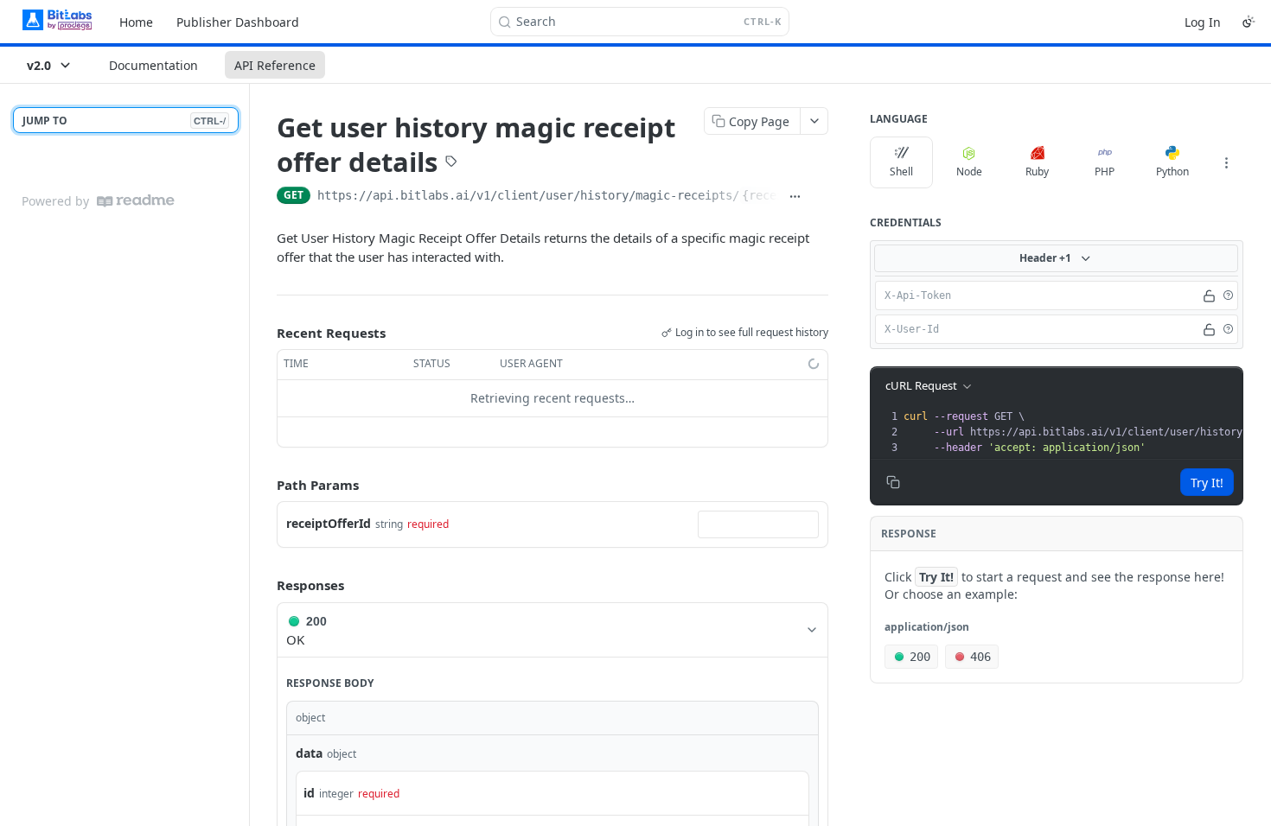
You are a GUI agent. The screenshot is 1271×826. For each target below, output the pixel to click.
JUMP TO (124, 120)
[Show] (1209, 295)
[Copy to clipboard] (819, 197)
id (309, 793)
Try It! (1207, 482)
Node (969, 171)
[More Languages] (1226, 162)
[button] (1228, 295)
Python (1172, 171)
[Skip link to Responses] (264, 586)
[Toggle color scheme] (1248, 21)
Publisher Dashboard (237, 22)
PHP (1105, 171)
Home (136, 22)
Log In (1203, 22)
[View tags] (451, 163)
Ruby (1037, 171)
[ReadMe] (136, 200)
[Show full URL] (795, 197)
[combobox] (758, 524)
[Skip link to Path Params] (264, 485)
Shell (901, 171)
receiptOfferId (328, 523)
